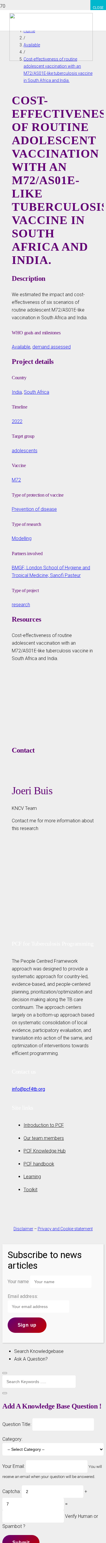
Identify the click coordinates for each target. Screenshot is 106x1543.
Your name (18, 1281)
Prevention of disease (34, 509)
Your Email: (14, 1466)
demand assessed (51, 347)
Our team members (44, 1138)
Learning (32, 1176)
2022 (17, 421)
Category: (12, 1439)
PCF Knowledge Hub (45, 1151)
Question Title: (17, 1424)
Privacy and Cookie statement (65, 1228)
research (21, 604)
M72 (16, 480)
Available (21, 347)
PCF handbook (39, 1164)
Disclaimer (23, 1228)
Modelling (22, 538)
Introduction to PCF (44, 1125)
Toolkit (30, 1189)
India (17, 392)
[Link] (51, 59)
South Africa (36, 392)
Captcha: (11, 1491)
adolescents (24, 450)
